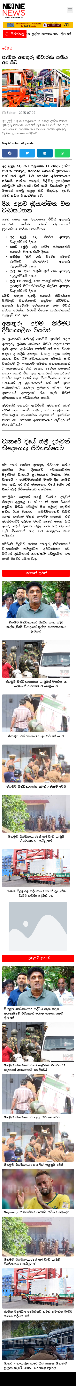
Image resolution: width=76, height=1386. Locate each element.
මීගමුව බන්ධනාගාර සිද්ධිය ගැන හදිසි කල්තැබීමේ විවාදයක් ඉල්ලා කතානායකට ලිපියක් (36, 627)
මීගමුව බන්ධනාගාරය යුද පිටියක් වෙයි (36, 736)
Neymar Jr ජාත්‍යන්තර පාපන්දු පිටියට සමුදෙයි (36, 1212)
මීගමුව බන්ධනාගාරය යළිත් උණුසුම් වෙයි (36, 786)
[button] (70, 10)
